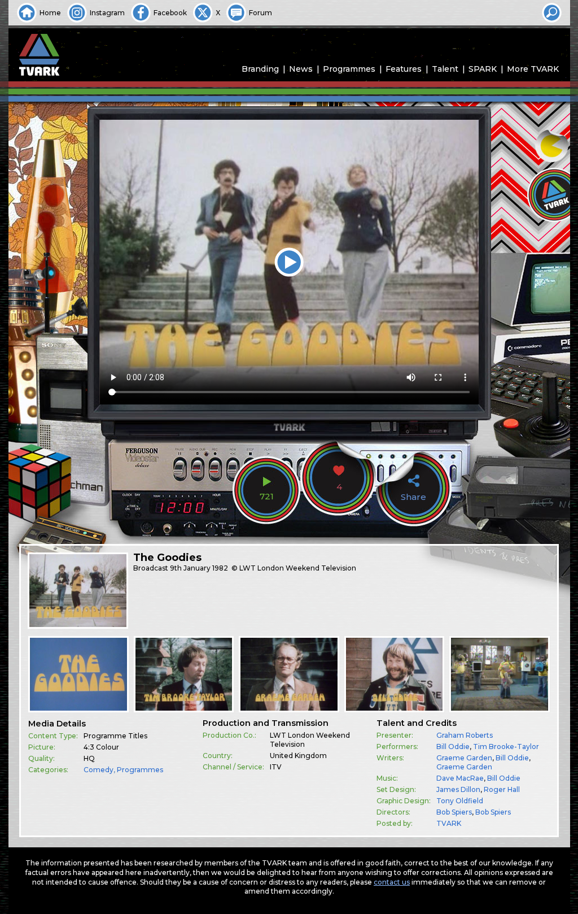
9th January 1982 (199, 568)
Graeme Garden (464, 758)
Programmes (349, 69)
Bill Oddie (453, 746)
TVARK (448, 823)
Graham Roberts (464, 735)
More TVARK (533, 69)
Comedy (98, 769)
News (301, 69)
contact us (392, 882)
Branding (260, 69)
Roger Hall (502, 789)
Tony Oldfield (459, 801)
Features (404, 69)
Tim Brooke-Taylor (506, 746)
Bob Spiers (454, 812)
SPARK (482, 69)
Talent (445, 69)
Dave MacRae (460, 778)
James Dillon (458, 789)
